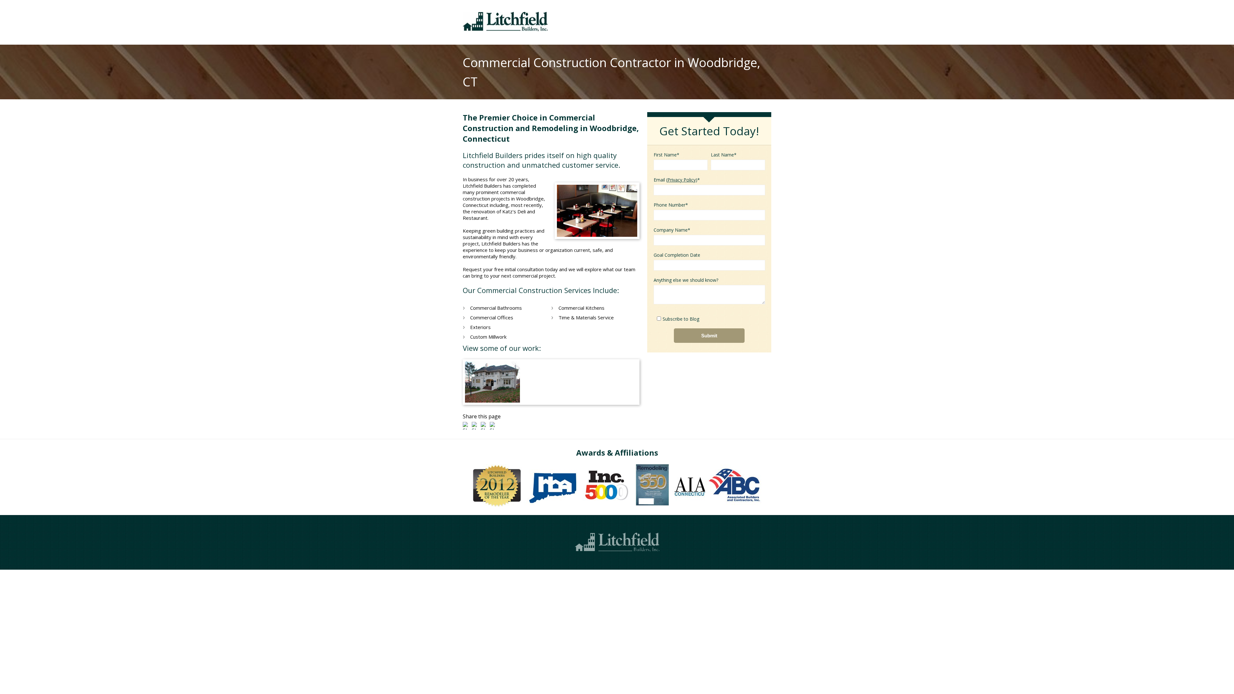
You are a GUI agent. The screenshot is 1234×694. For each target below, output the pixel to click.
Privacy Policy (681, 180)
